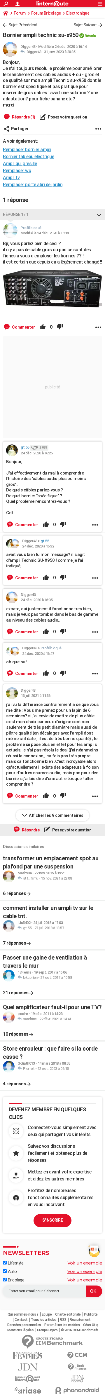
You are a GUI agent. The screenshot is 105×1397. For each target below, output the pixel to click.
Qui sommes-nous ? (23, 1314)
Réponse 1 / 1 (16, 214)
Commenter (23, 327)
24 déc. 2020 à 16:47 (38, 653)
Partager (20, 128)
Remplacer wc (17, 170)
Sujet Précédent (23, 24)
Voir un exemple (84, 1263)
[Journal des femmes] (27, 1355)
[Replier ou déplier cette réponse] (99, 214)
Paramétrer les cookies (62, 1325)
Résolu (90, 36)
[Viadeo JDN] (77, 1378)
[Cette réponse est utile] (42, 327)
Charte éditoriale (68, 1314)
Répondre (30, 830)
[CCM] (77, 1355)
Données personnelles (24, 1325)
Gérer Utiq (90, 1325)
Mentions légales (20, 1330)
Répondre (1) (23, 117)
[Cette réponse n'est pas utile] (60, 327)
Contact (21, 1320)
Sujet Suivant (85, 24)
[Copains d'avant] (27, 1378)
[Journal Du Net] (27, 1367)
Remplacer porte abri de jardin (32, 184)
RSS (63, 1320)
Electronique (77, 13)
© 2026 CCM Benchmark (79, 1330)
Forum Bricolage (46, 13)
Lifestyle (15, 1263)
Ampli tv (11, 177)
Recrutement (80, 1320)
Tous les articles (44, 1320)
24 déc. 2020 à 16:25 (36, 453)
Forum (20, 13)
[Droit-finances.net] (77, 1367)
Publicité (91, 1314)
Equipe (47, 1314)
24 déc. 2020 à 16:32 (38, 546)
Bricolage (15, 1280)
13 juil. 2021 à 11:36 (35, 695)
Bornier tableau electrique (28, 156)
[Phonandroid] (77, 1390)
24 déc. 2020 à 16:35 (36, 600)
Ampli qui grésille (20, 163)
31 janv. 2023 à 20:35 (60, 52)
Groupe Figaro (47, 1330)
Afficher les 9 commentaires (56, 815)
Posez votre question (67, 117)
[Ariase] (27, 1390)
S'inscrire (52, 1220)
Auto (12, 1271)
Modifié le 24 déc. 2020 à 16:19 (44, 233)
